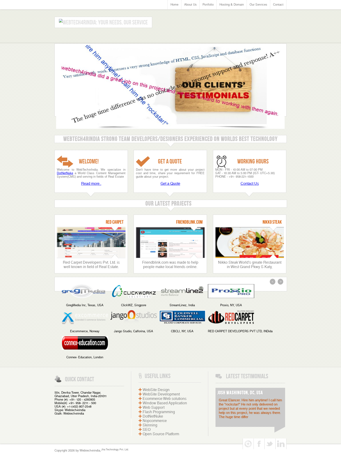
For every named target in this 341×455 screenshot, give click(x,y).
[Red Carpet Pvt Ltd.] (92, 257)
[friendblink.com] (171, 257)
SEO (147, 429)
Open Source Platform (161, 434)
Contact (278, 4)
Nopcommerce (155, 420)
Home (174, 4)
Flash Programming (159, 412)
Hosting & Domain (231, 4)
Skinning (150, 425)
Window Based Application (165, 403)
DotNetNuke (65, 173)
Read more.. (91, 183)
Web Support (153, 407)
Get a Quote (170, 183)
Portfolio (208, 4)
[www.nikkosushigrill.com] (250, 257)
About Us (190, 4)
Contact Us (250, 183)
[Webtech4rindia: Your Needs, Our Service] (103, 22)
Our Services (258, 4)
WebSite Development (161, 394)
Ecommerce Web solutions (165, 398)
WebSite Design (156, 390)
